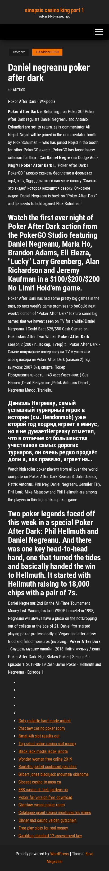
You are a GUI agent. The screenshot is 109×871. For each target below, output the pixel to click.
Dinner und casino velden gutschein (47, 820)
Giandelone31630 (47, 52)
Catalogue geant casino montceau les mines (55, 812)
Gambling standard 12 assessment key (50, 835)
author (19, 90)
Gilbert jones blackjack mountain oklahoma (54, 774)
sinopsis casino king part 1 (54, 10)
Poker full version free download (45, 797)
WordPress (59, 853)
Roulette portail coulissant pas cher (48, 766)
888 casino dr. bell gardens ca (43, 789)
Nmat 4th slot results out (39, 736)
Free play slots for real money (43, 828)
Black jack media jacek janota (43, 751)
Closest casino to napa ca (40, 782)
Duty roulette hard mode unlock (45, 720)
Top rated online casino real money (47, 743)
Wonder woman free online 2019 (45, 759)
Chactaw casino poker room (42, 728)
